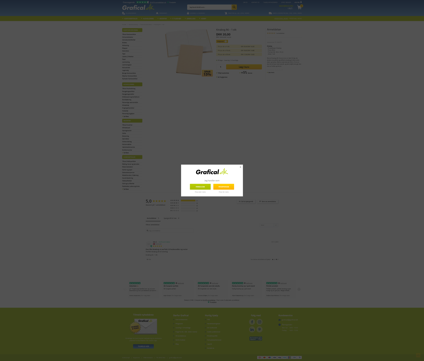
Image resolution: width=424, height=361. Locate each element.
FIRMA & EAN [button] (200, 187)
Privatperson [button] (224, 187)
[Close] (240, 167)
